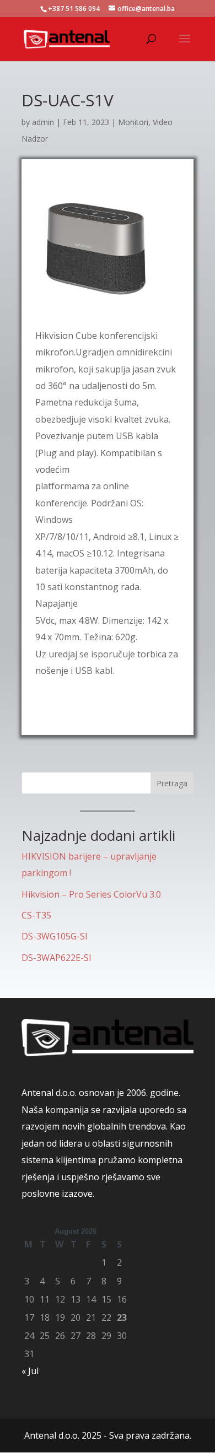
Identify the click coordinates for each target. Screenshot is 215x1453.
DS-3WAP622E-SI (57, 958)
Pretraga (172, 783)
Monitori (133, 122)
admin (43, 122)
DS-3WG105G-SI (55, 936)
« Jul (30, 1371)
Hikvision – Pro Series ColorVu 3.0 (91, 894)
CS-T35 (36, 915)
